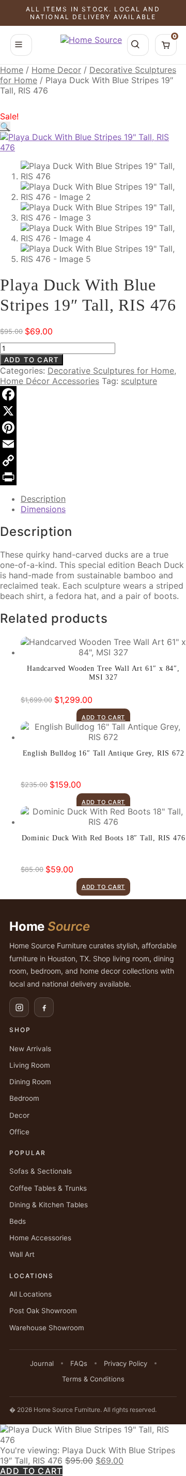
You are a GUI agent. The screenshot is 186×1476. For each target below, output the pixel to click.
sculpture (139, 381)
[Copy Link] (93, 460)
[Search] (138, 45)
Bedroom (24, 1098)
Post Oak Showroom (43, 1310)
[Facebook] (93, 394)
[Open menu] (21, 45)
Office (19, 1132)
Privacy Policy (125, 1363)
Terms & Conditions (93, 1379)
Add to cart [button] (104, 717)
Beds (17, 1221)
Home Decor (56, 70)
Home (11, 70)
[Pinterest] (93, 427)
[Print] (93, 477)
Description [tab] (43, 499)
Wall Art (22, 1254)
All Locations (30, 1294)
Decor (19, 1115)
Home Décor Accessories (49, 381)
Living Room (29, 1065)
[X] (93, 411)
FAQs (78, 1363)
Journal (42, 1363)
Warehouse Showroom (46, 1328)
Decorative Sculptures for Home (111, 370)
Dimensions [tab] (43, 509)
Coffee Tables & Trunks (48, 1188)
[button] (5, 126)
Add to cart (31, 360)
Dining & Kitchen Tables (48, 1205)
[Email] (93, 444)
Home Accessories (40, 1238)
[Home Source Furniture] (91, 45)
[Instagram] (19, 1007)
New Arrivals (30, 1048)
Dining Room (30, 1082)
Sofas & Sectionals (40, 1171)
